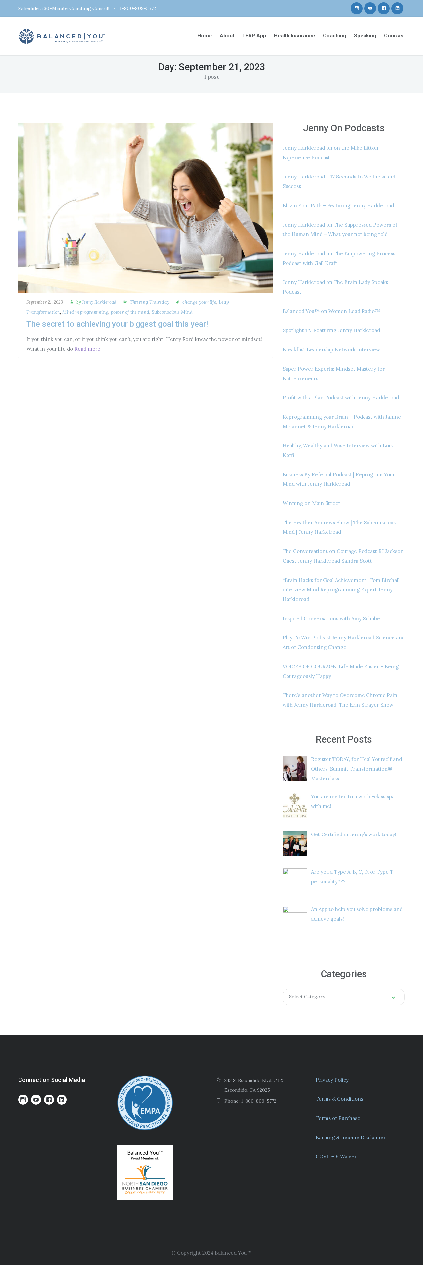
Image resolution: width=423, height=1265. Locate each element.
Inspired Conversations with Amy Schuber (332, 618)
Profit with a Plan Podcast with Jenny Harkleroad (341, 397)
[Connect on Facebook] (384, 8)
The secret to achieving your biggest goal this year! (117, 324)
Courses (394, 36)
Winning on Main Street (311, 503)
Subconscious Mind (172, 312)
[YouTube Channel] (370, 8)
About (227, 36)
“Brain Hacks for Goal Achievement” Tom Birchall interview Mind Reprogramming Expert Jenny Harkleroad (341, 589)
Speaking (365, 36)
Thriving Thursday (149, 302)
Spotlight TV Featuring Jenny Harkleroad (331, 330)
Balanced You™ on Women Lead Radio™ (331, 311)
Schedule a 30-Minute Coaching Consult (64, 8)
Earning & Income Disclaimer (351, 1137)
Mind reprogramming (85, 312)
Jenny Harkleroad (99, 302)
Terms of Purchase (338, 1118)
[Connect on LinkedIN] (397, 8)
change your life (199, 302)
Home (204, 36)
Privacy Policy (332, 1080)
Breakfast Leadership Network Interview (331, 349)
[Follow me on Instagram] (357, 8)
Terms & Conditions (339, 1099)
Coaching (334, 36)
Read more (87, 349)
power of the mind (130, 312)
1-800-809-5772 (138, 8)
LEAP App (254, 36)
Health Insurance (294, 36)
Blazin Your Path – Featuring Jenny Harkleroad (338, 205)
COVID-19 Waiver (336, 1156)
